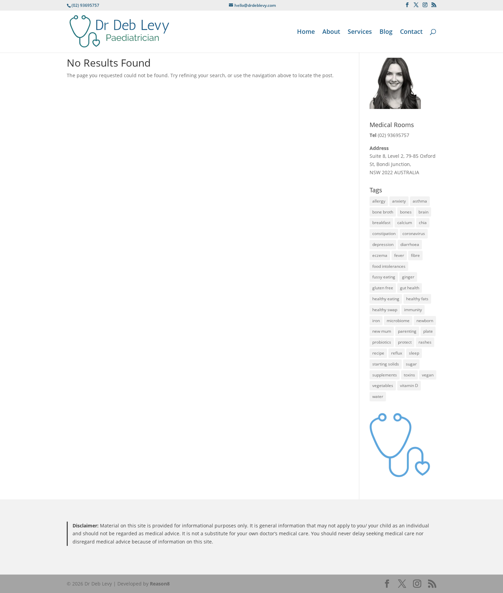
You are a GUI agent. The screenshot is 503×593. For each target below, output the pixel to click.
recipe (378, 353)
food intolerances (388, 266)
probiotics (381, 342)
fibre (415, 255)
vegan (428, 375)
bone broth (382, 212)
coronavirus (413, 233)
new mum (381, 331)
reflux (396, 353)
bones (406, 212)
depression (383, 244)
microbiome (398, 320)
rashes (424, 342)
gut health (409, 288)
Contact (411, 32)
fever (399, 255)
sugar (411, 364)
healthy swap (384, 310)
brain (423, 212)
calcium (404, 222)
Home (306, 32)
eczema (379, 255)
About (331, 32)
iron (376, 320)
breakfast (381, 222)
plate (428, 331)
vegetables (382, 385)
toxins (409, 375)
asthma (420, 201)
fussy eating (383, 277)
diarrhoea (409, 244)
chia (423, 222)
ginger (408, 277)
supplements (384, 375)
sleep (414, 353)
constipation (384, 233)
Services (360, 32)
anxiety (399, 201)
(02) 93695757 (393, 135)
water (377, 396)
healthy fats (417, 299)
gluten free (382, 288)
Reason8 (160, 583)
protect (405, 342)
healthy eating (385, 299)
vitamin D (409, 385)
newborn (424, 320)
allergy (378, 201)
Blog (385, 32)
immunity (413, 310)
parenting (407, 331)
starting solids (385, 364)
